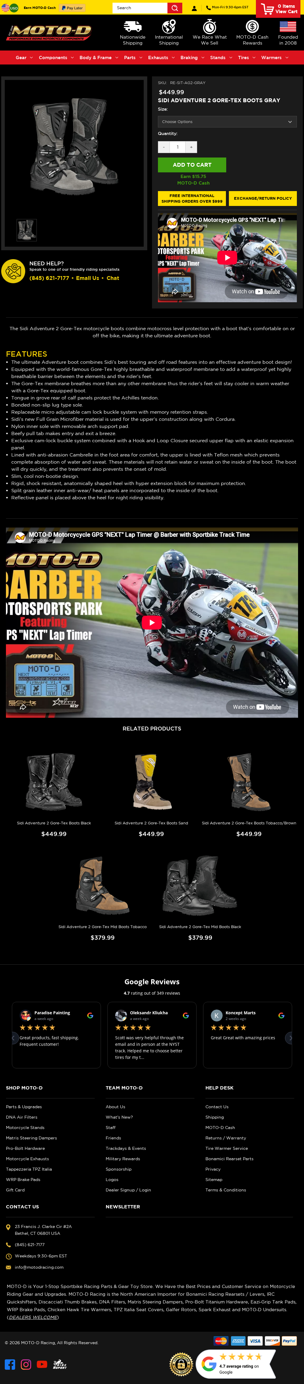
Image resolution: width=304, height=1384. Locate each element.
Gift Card (15, 1190)
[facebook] (10, 1364)
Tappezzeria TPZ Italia (29, 1169)
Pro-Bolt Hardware (25, 1148)
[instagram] (26, 1364)
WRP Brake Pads (23, 1179)
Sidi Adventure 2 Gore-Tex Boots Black (54, 823)
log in (194, 8)
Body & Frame (96, 57)
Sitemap (213, 1179)
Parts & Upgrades (24, 1106)
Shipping (214, 1117)
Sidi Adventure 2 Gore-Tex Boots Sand (151, 823)
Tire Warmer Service (226, 1148)
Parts (130, 57)
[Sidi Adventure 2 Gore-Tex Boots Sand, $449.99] (151, 782)
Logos (112, 1179)
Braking (189, 57)
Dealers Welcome (33, 1317)
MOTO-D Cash (220, 1127)
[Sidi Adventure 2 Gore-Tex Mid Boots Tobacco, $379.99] (102, 886)
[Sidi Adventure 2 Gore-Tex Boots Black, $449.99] (53, 782)
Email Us (87, 278)
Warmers (271, 57)
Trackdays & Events (126, 1148)
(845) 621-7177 (230, 7)
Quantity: (168, 133)
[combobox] (147, 8)
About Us (115, 1106)
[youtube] (42, 1364)
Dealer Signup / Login (128, 1190)
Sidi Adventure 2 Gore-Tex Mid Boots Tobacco (102, 927)
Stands (218, 57)
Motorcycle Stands (25, 1127)
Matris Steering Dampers (31, 1138)
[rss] (60, 1364)
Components (53, 57)
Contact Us (217, 1106)
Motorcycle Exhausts (27, 1158)
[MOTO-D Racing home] (50, 32)
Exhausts (158, 57)
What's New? (119, 1117)
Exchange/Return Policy (263, 198)
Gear (21, 57)
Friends (113, 1138)
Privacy (213, 1169)
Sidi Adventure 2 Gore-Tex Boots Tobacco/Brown (249, 823)
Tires (243, 57)
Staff (110, 1127)
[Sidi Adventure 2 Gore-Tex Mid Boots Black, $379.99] (200, 886)
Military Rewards (123, 1158)
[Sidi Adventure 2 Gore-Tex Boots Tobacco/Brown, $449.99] (249, 782)
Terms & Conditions (225, 1190)
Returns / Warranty (225, 1138)
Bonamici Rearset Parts (229, 1158)
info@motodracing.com (39, 1267)
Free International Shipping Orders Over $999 (192, 198)
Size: (163, 109)
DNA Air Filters (21, 1117)
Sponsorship (119, 1169)
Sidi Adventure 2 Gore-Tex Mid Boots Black (200, 927)
